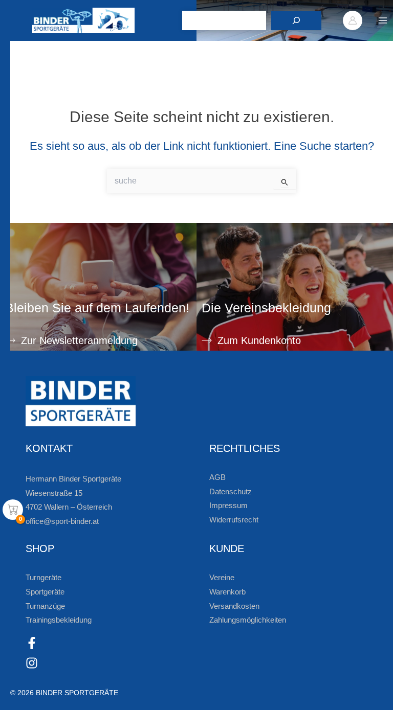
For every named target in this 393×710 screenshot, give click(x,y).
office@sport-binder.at (62, 521)
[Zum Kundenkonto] (207, 340)
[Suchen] (296, 20)
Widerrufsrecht (233, 520)
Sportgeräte (45, 592)
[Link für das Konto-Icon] (352, 20)
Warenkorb (227, 592)
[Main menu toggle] (383, 20)
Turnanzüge (45, 606)
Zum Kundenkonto (259, 340)
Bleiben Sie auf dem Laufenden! (97, 308)
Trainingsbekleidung (59, 620)
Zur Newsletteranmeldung (79, 340)
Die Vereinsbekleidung (266, 308)
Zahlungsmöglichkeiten (247, 620)
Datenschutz (230, 492)
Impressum (228, 505)
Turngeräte (43, 578)
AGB (217, 477)
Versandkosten (234, 606)
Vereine (221, 578)
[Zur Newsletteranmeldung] (10, 340)
